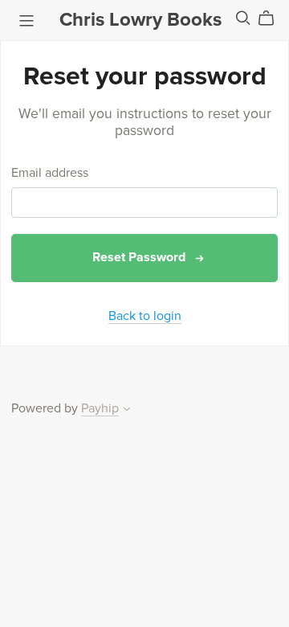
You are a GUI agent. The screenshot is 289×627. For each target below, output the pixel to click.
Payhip (100, 408)
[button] (127, 410)
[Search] (243, 18)
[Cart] (272, 18)
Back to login (144, 316)
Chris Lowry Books (140, 19)
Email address (49, 173)
